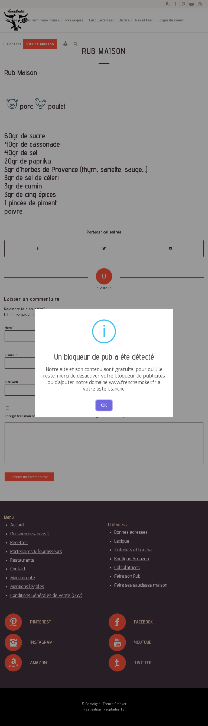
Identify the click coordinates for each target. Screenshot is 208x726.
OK (104, 405)
